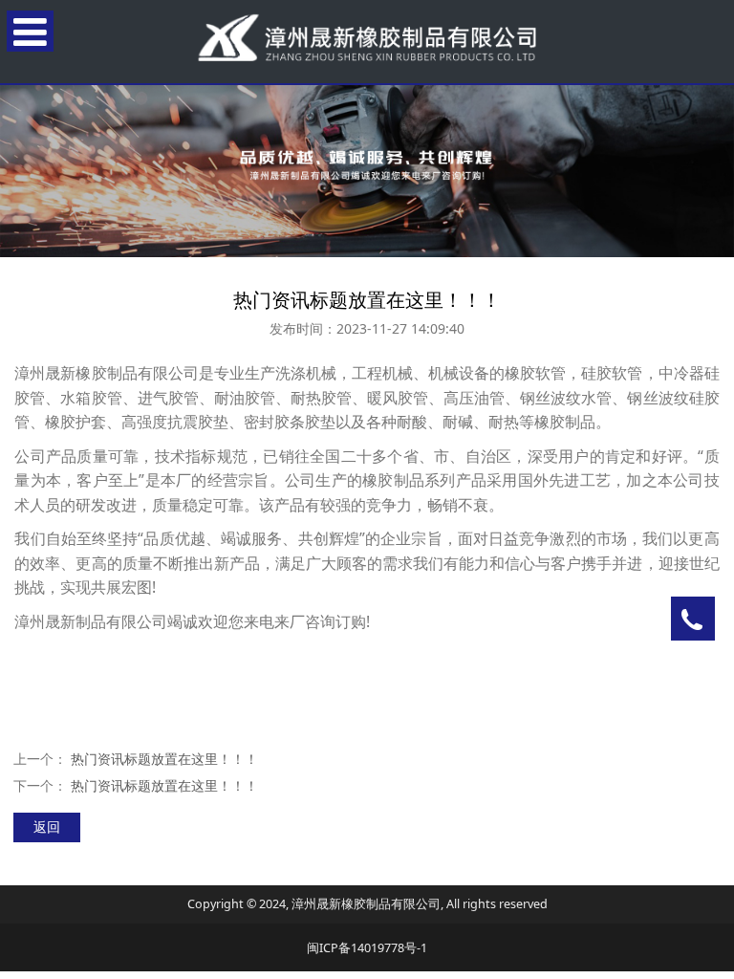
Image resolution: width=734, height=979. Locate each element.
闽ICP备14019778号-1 (367, 948)
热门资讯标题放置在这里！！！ (164, 759)
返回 (46, 826)
